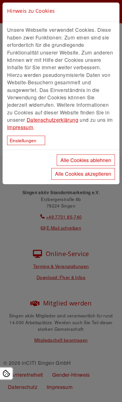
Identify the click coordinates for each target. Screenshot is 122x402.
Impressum (20, 127)
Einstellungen (23, 140)
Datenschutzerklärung (52, 119)
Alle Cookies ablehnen (85, 160)
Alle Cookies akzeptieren (83, 173)
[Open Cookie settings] (6, 373)
